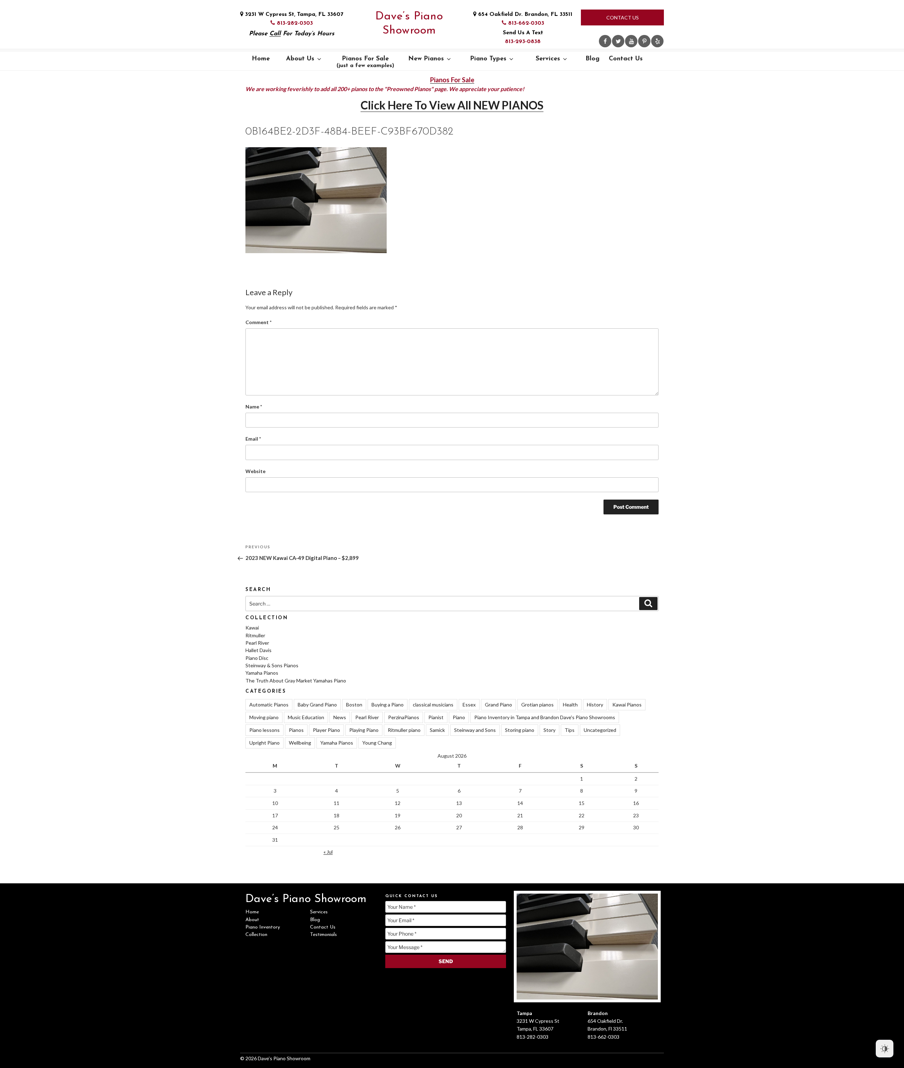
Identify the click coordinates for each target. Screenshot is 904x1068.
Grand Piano (498, 705)
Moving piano (264, 717)
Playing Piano (364, 730)
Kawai (252, 628)
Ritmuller (255, 635)
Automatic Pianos (269, 705)
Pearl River (257, 643)
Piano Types (488, 59)
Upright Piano (264, 743)
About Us (300, 59)
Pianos (296, 730)
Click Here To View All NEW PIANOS (452, 105)
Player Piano (326, 730)
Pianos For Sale (365, 62)
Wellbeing (300, 743)
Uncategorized (600, 730)
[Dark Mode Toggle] (884, 1048)
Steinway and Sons (475, 730)
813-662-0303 (525, 23)
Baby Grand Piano (317, 705)
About (252, 920)
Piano (459, 717)
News (339, 717)
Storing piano (519, 730)
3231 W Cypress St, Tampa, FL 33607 (293, 14)
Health (570, 705)
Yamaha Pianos (261, 673)
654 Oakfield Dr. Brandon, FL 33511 (524, 14)
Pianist (436, 717)
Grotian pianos (537, 705)
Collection (256, 934)
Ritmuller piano (404, 730)
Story (549, 730)
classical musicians (433, 705)
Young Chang (377, 743)
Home (261, 59)
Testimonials (323, 934)
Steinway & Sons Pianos (271, 665)
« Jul (328, 852)
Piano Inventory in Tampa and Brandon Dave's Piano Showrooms (544, 717)
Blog (592, 59)
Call (275, 34)
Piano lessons (264, 730)
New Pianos (426, 59)
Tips (570, 730)
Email (253, 439)
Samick (437, 730)
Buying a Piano (387, 705)
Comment (258, 322)
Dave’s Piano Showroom (409, 23)
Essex (469, 705)
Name (253, 407)
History (595, 705)
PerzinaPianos (403, 717)
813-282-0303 (294, 23)
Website (255, 471)
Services (548, 59)
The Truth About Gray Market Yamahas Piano (295, 681)
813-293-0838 (523, 41)
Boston (354, 705)
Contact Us (622, 17)
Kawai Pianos (627, 705)
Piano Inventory (262, 927)
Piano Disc (256, 658)
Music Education (306, 717)
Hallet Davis (258, 650)
